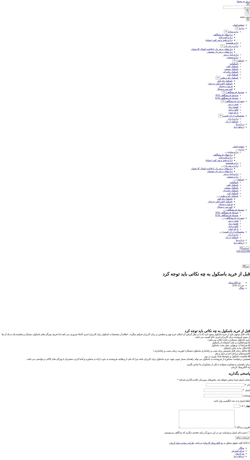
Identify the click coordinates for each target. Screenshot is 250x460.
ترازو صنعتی (232, 177)
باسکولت (234, 182)
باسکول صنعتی (231, 188)
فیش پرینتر (233, 221)
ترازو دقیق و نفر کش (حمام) (219, 160)
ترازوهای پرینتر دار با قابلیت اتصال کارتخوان (212, 168)
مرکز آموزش (237, 451)
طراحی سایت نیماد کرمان (181, 443)
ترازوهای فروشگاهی (223, 155)
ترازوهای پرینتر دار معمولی (220, 171)
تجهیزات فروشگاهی (234, 218)
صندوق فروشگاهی (235, 210)
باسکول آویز (232, 193)
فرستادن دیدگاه (242, 438)
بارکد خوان (233, 229)
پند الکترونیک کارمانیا (213, 443)
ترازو (241, 149)
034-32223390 (243, 251)
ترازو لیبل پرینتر (230, 174)
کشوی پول (233, 223)
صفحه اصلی (238, 146)
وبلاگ (241, 288)
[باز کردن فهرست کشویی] (237, 150)
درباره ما (240, 240)
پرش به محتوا (243, 1)
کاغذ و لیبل (233, 226)
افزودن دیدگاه (242, 427)
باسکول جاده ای (230, 190)
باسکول (240, 179)
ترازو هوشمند (232, 163)
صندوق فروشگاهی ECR (226, 215)
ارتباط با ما (239, 243)
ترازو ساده (233, 152)
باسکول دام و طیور (229, 196)
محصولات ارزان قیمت (233, 232)
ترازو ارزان (233, 234)
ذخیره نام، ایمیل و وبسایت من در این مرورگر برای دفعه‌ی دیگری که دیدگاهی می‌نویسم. (205, 432)
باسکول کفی (232, 185)
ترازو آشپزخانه (226, 157)
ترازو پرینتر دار (231, 166)
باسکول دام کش (225, 199)
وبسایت (246, 395)
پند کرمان (239, 453)
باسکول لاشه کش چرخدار (220, 201)
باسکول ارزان (231, 237)
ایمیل (246, 390)
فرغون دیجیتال (226, 204)
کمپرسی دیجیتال (225, 207)
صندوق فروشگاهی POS (227, 212)
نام (247, 385)
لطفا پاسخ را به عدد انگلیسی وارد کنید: (232, 401)
